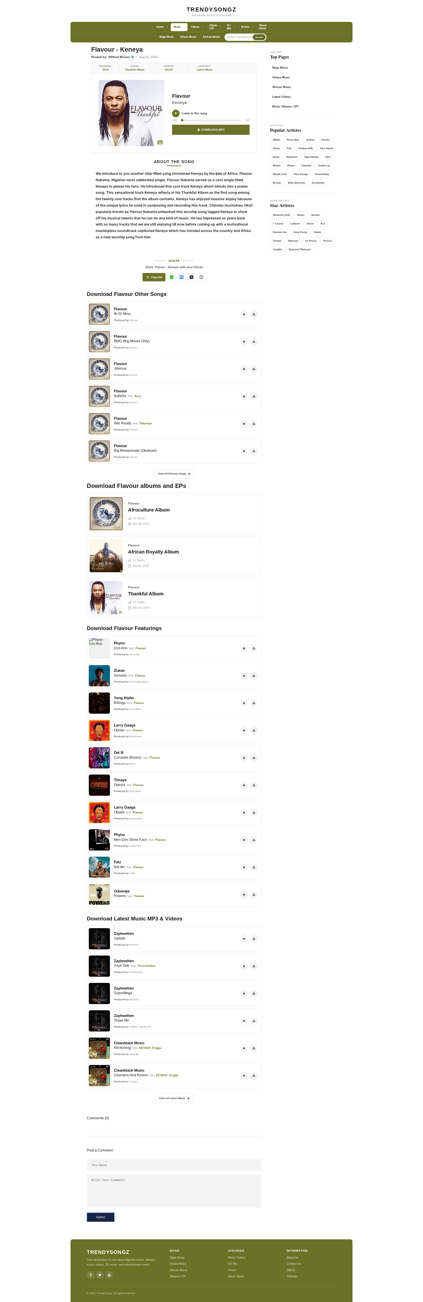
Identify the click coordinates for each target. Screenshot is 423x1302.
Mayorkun (292, 157)
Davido (325, 139)
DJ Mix (232, 1263)
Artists (232, 1270)
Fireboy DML (306, 148)
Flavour (181, 96)
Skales (300, 215)
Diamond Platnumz (300, 249)
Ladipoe (295, 223)
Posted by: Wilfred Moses (111, 57)
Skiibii (317, 232)
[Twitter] (100, 1275)
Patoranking (322, 174)
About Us (293, 1257)
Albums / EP (178, 1276)
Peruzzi (327, 240)
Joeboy (310, 139)
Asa (323, 223)
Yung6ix (277, 249)
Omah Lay (324, 165)
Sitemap (292, 1276)
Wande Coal (280, 174)
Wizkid (276, 165)
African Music (211, 36)
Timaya (277, 240)
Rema (276, 157)
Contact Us (294, 1263)
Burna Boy (293, 139)
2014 (105, 69)
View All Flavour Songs (172, 473)
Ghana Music (188, 36)
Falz (289, 148)
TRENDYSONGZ (212, 9)
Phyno (291, 165)
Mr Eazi (277, 182)
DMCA (291, 1270)
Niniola (315, 215)
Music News (236, 1276)
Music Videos (237, 1257)
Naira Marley (311, 157)
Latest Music (205, 69)
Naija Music (167, 36)
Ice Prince (310, 240)
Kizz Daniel (326, 148)
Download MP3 (213, 129)
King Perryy (300, 232)
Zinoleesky (318, 182)
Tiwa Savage (300, 174)
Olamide (306, 165)
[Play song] (176, 113)
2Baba (276, 139)
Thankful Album (135, 69)
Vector (310, 223)
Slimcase (293, 240)
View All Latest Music (172, 1098)
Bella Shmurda (296, 182)
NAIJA (169, 69)
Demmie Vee (280, 232)
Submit (100, 1217)
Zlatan (276, 148)
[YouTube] (109, 1275)
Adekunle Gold (281, 215)
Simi (327, 157)
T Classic (278, 223)
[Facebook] (90, 1275)
